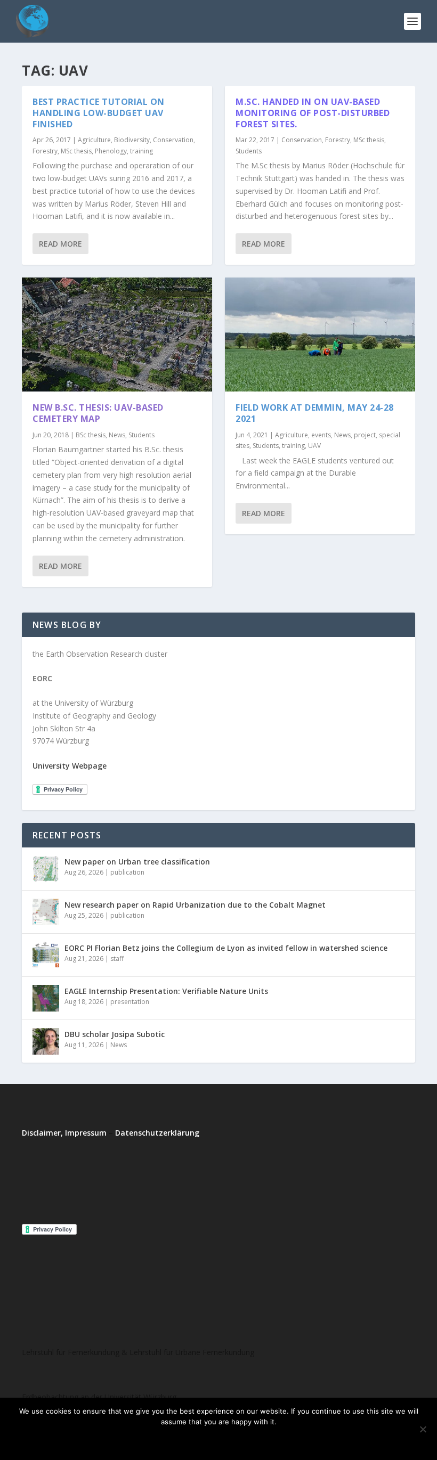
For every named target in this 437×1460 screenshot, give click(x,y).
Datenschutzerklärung (157, 1133)
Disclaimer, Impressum (64, 1133)
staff (117, 958)
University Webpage (70, 766)
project (365, 434)
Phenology (111, 151)
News (117, 434)
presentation (129, 1001)
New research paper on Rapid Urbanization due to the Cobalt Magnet (195, 905)
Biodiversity (132, 139)
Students (141, 434)
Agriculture (94, 139)
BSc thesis (91, 434)
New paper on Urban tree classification (137, 862)
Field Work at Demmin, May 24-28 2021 (315, 413)
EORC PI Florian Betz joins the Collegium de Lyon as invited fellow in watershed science (225, 948)
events (321, 434)
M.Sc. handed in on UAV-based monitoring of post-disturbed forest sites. (313, 113)
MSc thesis (76, 151)
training (141, 151)
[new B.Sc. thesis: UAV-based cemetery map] (117, 334)
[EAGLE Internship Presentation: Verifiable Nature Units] (46, 998)
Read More (60, 244)
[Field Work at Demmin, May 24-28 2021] (320, 334)
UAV (314, 445)
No (203, 1439)
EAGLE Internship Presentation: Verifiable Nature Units (166, 991)
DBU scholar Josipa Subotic (114, 1034)
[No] (422, 1429)
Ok (175, 1439)
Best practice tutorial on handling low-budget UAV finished (99, 113)
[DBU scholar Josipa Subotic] (46, 1041)
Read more (247, 1439)
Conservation (173, 139)
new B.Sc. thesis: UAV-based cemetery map (98, 413)
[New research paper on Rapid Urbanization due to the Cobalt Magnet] (46, 912)
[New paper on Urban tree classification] (46, 868)
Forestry (45, 151)
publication (127, 872)
